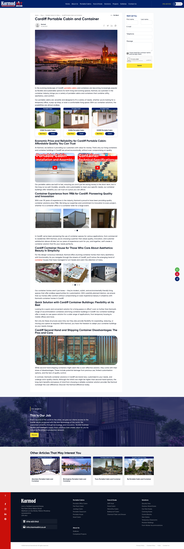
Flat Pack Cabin (78, 506)
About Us (75, 4)
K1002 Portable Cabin (47, 130)
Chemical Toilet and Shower (116, 514)
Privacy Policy (140, 545)
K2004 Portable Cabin (76, 130)
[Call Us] (177, 274)
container (39, 260)
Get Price (43, 133)
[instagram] (5, 509)
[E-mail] (177, 279)
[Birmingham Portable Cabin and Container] (108, 467)
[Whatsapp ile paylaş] (115, 26)
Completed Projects (79, 534)
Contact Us (132, 4)
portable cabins (70, 88)
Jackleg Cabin (78, 509)
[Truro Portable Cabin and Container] (139, 467)
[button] (75, 230)
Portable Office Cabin (80, 503)
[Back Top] (5, 495)
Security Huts (146, 503)
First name (130, 19)
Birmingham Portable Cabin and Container (106, 480)
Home (67, 4)
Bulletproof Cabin (113, 512)
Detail (53, 133)
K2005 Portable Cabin (105, 130)
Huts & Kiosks (97, 4)
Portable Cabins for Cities (45, 457)
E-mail (129, 26)
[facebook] (5, 504)
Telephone (130, 34)
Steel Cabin (77, 517)
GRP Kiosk (110, 503)
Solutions (107, 4)
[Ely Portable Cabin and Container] (45, 467)
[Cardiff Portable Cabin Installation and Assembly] (55, 182)
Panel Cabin (111, 506)
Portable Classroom (79, 512)
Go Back (116, 15)
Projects (115, 4)
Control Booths (147, 514)
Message (130, 41)
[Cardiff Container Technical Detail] (97, 182)
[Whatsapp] (177, 269)
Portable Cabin (47, 109)
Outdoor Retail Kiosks (149, 506)
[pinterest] (5, 519)
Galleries (123, 4)
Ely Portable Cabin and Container (45, 479)
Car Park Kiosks (147, 509)
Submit (139, 65)
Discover (34, 435)
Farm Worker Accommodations (152, 525)
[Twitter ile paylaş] (108, 26)
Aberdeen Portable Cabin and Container (73, 480)
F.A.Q (159, 545)
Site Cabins (146, 517)
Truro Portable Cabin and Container (139, 479)
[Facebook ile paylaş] (104, 26)
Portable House (78, 514)
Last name (144, 19)
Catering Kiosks (147, 512)
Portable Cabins (85, 4)
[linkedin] (5, 514)
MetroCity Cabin (112, 509)
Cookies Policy (151, 545)
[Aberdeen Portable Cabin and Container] (76, 467)
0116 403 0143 (167, 4)
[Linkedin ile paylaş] (112, 26)
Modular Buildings (148, 522)
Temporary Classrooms (149, 520)
